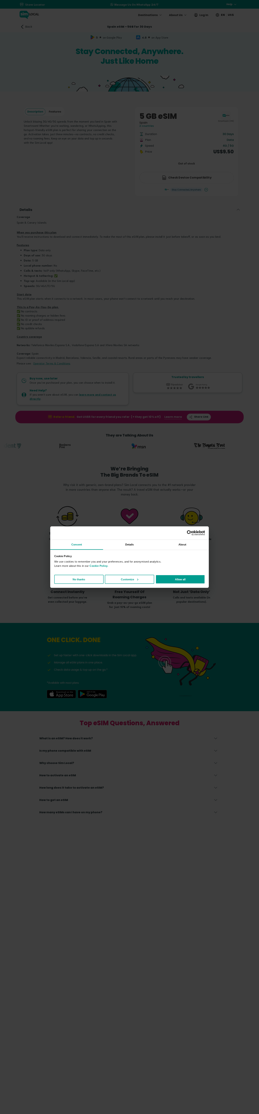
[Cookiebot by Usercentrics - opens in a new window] (189, 533)
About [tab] (182, 544)
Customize (127, 579)
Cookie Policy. (99, 565)
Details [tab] (129, 544)
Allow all (180, 579)
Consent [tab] (76, 544)
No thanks (79, 579)
